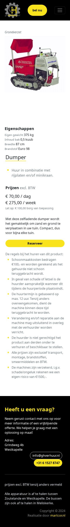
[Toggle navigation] (59, 10)
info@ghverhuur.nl (46, 455)
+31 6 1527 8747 (48, 463)
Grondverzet (13, 32)
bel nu (37, 10)
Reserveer (35, 243)
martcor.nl (57, 515)
